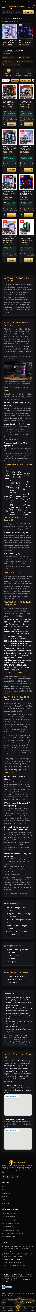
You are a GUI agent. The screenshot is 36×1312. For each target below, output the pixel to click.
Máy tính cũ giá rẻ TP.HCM (15, 977)
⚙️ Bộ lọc (6, 80)
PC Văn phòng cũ (12, 956)
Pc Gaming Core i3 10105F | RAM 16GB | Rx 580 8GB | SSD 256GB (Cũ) (26, 148)
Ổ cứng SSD (5, 1203)
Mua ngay (11, 124)
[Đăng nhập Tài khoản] (29, 6)
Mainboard (5, 1196)
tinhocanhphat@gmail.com (13, 1262)
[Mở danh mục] (3, 6)
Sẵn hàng (15, 80)
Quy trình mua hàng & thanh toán (12, 1233)
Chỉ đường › (8, 1251)
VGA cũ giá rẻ (11, 962)
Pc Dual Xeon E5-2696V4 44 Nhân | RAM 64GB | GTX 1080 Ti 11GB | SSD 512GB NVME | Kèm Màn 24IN (26, 238)
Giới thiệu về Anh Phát (9, 1213)
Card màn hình (6, 1193)
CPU (3, 1190)
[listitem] (9, 35)
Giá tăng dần (25, 80)
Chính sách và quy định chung (11, 1223)
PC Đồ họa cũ (11, 959)
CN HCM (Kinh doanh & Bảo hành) (15, 1246)
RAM (3, 1200)
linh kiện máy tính (12, 688)
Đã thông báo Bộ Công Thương (16, 1044)
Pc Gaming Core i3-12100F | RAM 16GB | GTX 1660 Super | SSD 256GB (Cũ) (26, 193)
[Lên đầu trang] (3, 1302)
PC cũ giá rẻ (10, 953)
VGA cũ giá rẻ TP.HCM (14, 980)
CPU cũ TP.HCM (11, 983)
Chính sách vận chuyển (9, 1220)
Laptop (4, 1186)
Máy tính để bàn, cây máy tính (17, 950)
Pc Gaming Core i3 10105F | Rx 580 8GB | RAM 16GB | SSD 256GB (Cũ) (9, 148)
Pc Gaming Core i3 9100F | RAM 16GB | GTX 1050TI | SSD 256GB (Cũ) (8, 102)
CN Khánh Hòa (9, 1254)
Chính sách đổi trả (7, 1227)
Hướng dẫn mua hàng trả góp (11, 1230)
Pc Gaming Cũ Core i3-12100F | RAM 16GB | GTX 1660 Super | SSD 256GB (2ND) (9, 193)
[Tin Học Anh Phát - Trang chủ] (17, 7)
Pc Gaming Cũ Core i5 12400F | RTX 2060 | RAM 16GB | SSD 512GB (9, 238)
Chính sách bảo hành (8, 1216)
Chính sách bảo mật (8, 1237)
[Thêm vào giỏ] (4, 124)
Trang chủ (4, 18)
